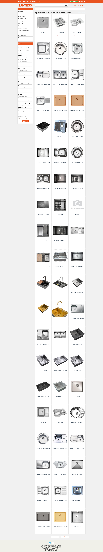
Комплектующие (21, 21)
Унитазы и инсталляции (23, 28)
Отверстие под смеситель (24, 98)
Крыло (19, 81)
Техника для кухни (22, 40)
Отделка (20, 94)
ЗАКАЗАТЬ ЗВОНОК (73, 1)
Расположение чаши (22, 85)
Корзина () (82, 1)
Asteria (21, 47)
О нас (39, 1)
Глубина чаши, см (22, 107)
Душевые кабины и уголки (23, 30)
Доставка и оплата (27, 1)
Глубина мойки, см (22, 116)
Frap (20, 49)
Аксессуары (20, 23)
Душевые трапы (21, 32)
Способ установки (22, 59)
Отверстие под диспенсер (24, 103)
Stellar (28, 50)
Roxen (28, 47)
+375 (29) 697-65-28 (78, 5)
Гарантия (34, 1)
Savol (28, 49)
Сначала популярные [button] (80, 12)
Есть (22, 83)
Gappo (21, 50)
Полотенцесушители (22, 18)
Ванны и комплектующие (23, 37)
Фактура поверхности (23, 77)
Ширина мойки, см (22, 111)
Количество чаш (21, 68)
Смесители (20, 11)
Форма (19, 72)
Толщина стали (21, 90)
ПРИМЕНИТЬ (25, 121)
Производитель (21, 46)
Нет (29, 83)
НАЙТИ (66, 5)
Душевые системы (22, 13)
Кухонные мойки (21, 16)
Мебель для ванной (22, 35)
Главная (19, 1)
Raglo (21, 53)
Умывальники (21, 25)
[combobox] (25, 62)
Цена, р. (20, 55)
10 (64, 536)
